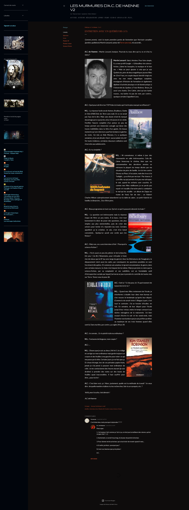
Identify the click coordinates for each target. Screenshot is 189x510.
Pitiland (6, 219)
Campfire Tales (9, 160)
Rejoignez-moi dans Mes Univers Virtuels (12, 180)
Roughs (6, 166)
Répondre (94, 458)
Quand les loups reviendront (13, 173)
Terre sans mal (125, 43)
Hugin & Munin (8, 158)
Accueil (73, 17)
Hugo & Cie (122, 17)
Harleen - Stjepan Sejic (11, 153)
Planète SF (66, 41)
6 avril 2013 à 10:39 (110, 425)
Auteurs (81, 17)
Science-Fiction (67, 46)
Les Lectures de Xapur (11, 178)
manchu (6, 165)
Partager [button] (65, 27)
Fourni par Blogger (110, 500)
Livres (100, 17)
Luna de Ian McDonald (11, 208)
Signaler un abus (10, 26)
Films (106, 17)
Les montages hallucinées (12, 221)
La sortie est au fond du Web (13, 171)
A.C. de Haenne (101, 425)
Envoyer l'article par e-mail (98, 406)
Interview (65, 35)
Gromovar (93, 419)
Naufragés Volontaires (11, 194)
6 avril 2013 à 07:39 (101, 419)
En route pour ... (9, 214)
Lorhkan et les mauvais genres (14, 186)
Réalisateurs (91, 17)
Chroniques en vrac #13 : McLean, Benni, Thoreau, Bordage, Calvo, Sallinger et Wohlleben (13, 198)
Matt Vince (114, 504)
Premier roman (67, 43)
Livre (64, 38)
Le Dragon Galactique (11, 213)
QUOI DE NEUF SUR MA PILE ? (13, 151)
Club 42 (113, 17)
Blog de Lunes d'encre (11, 206)
